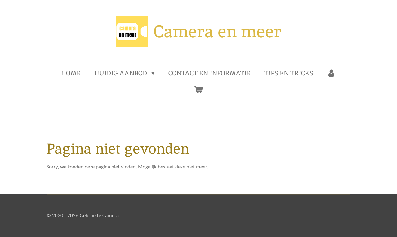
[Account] (331, 73)
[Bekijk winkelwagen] (198, 89)
